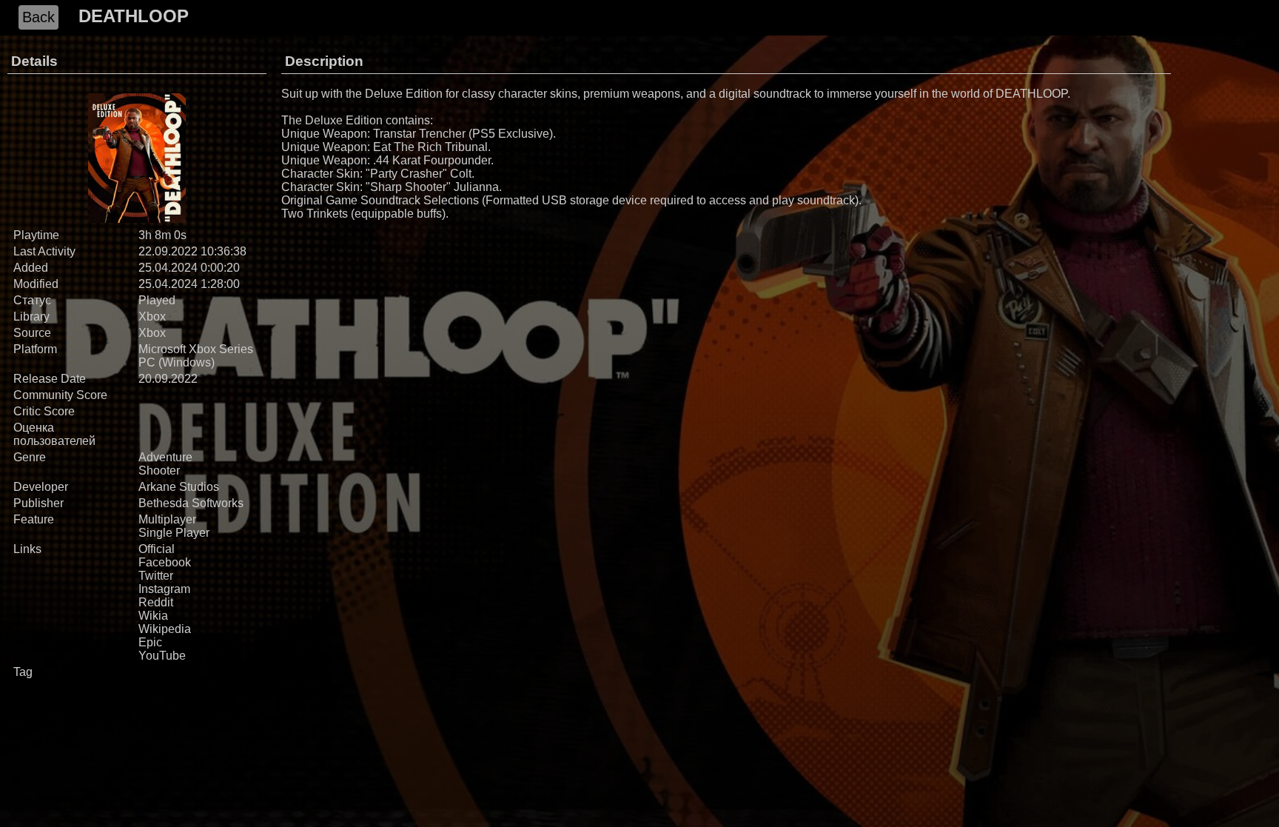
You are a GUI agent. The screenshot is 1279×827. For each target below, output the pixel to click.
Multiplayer (167, 519)
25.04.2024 (168, 267)
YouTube (162, 655)
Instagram (164, 589)
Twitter (155, 575)
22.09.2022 (168, 251)
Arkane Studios (178, 487)
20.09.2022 (168, 378)
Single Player (173, 532)
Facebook (164, 562)
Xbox (152, 316)
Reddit (155, 602)
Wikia (153, 615)
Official (156, 549)
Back (38, 17)
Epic (150, 642)
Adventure (165, 457)
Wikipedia (164, 629)
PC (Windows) (176, 362)
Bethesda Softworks (191, 503)
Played (156, 300)
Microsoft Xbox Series (195, 349)
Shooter (159, 470)
